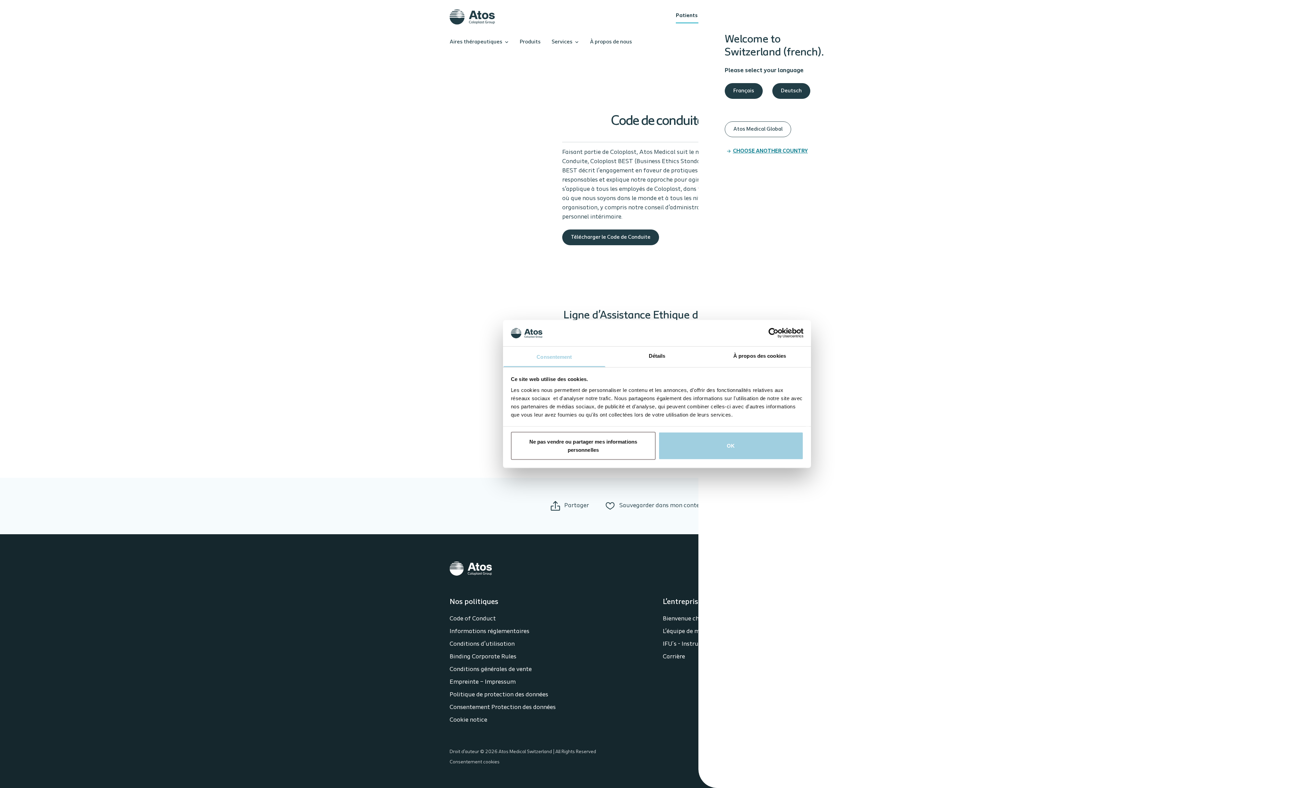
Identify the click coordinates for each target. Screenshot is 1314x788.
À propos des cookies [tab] (759, 355)
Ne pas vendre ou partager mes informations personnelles (583, 446)
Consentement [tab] (554, 356)
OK (731, 446)
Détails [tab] (657, 355)
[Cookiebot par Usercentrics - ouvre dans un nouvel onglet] (773, 333)
